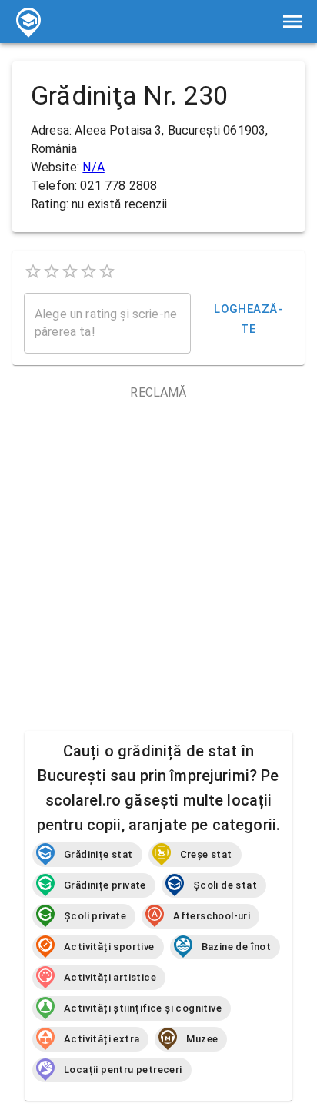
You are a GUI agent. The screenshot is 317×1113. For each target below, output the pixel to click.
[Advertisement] (158, 560)
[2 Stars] (51, 271)
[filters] (292, 21)
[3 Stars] (70, 271)
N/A (93, 167)
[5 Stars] (107, 271)
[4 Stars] (88, 271)
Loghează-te (248, 319)
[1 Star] (33, 271)
